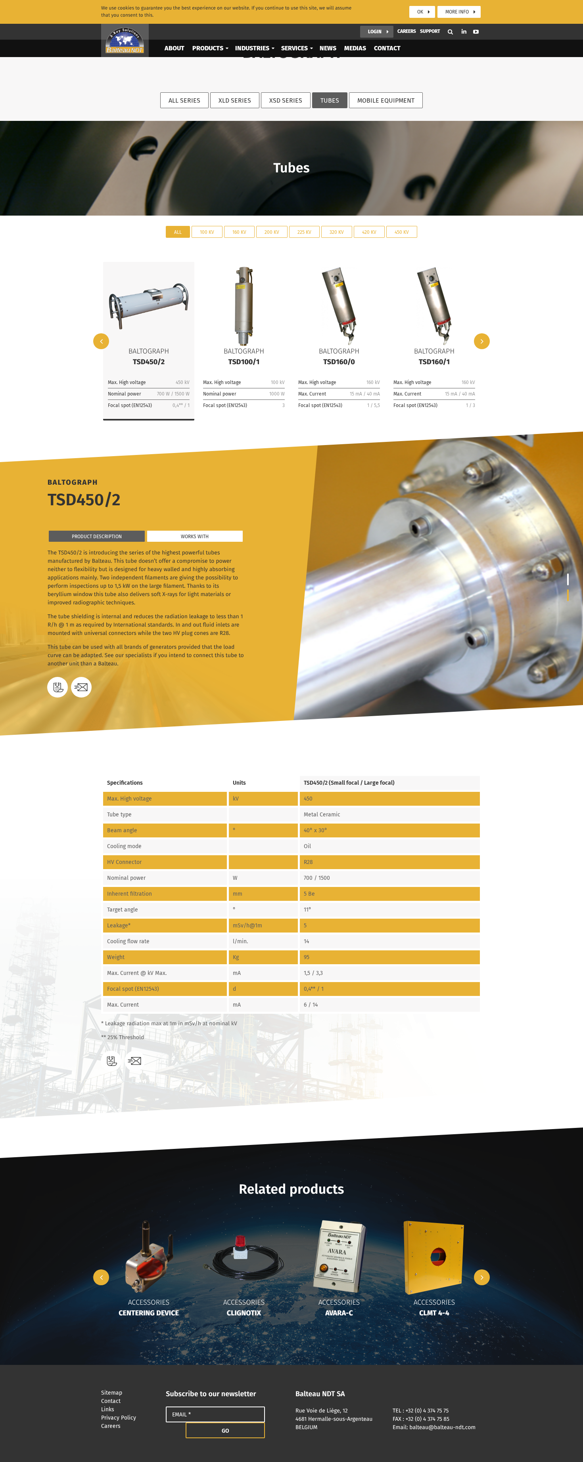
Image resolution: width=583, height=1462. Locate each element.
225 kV (304, 232)
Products (207, 48)
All (178, 232)
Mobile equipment (385, 100)
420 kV (369, 232)
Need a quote (81, 687)
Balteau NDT (125, 40)
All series (184, 100)
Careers (406, 31)
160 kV (239, 232)
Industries (252, 48)
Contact (387, 48)
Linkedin (464, 32)
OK (420, 12)
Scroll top (565, 1444)
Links (107, 1409)
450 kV (402, 232)
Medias (355, 48)
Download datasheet (57, 687)
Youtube (476, 32)
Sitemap (111, 1392)
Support (430, 31)
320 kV (337, 232)
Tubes (329, 100)
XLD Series (235, 100)
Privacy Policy (118, 1417)
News (328, 48)
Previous (101, 341)
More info (457, 12)
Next (482, 341)
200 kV (272, 232)
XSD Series (285, 100)
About (174, 48)
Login (375, 31)
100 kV (207, 232)
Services (294, 48)
